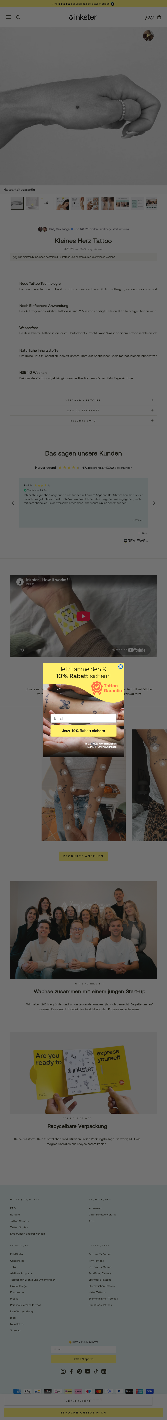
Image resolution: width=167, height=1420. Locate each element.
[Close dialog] (121, 667)
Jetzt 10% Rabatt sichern (83, 730)
